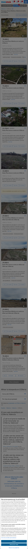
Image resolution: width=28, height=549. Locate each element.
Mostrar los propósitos (14, 547)
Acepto (14, 541)
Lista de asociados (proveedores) (8, 537)
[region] (14, 523)
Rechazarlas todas (14, 544)
